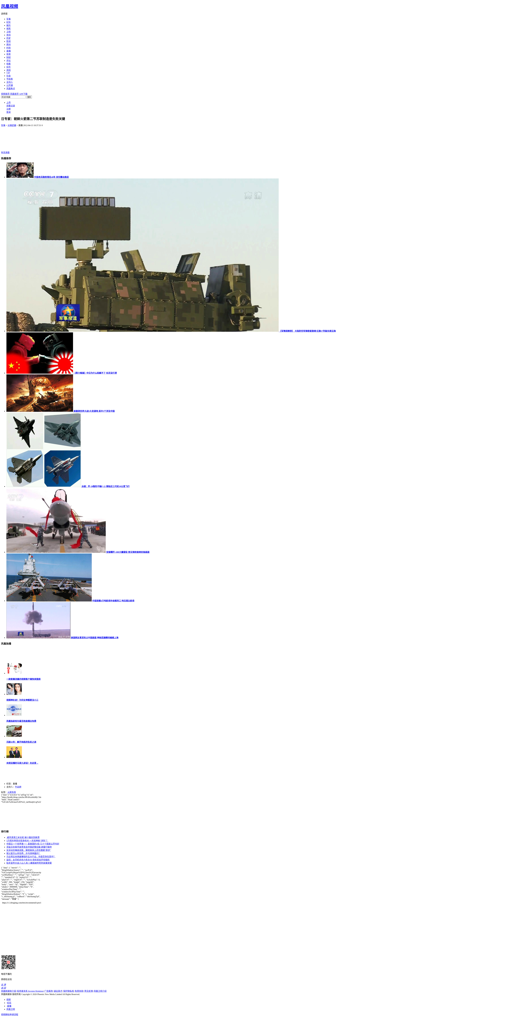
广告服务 (48, 991)
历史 (8, 38)
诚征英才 (58, 991)
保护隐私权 (68, 991)
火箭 (9, 792)
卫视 (8, 32)
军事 (8, 19)
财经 (8, 57)
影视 (8, 41)
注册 (8, 109)
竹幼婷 (18, 787)
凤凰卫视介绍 (100, 991)
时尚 (8, 48)
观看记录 (10, 106)
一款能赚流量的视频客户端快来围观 (23, 679)
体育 (8, 54)
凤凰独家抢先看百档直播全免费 (21, 721)
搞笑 (8, 28)
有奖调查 (5, 152)
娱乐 (8, 25)
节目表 (9, 79)
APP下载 (23, 94)
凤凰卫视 (10, 1009)
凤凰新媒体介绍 (8, 991)
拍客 (8, 64)
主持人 (9, 82)
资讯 (8, 35)
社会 (8, 76)
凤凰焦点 (10, 88)
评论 (8, 60)
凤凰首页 (14, 94)
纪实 (8, 22)
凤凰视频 (9, 6)
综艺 (8, 67)
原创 (8, 44)
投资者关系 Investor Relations (30, 991)
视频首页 (5, 94)
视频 (8, 999)
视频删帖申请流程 (9, 1014)
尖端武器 (12, 125)
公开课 (9, 85)
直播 (8, 51)
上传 (8, 102)
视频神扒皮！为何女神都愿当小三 (22, 700)
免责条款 (79, 991)
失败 (14, 792)
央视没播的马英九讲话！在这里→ (22, 763)
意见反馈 (88, 991)
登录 (8, 112)
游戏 (8, 70)
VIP (8, 73)
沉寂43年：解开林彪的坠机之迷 (21, 742)
